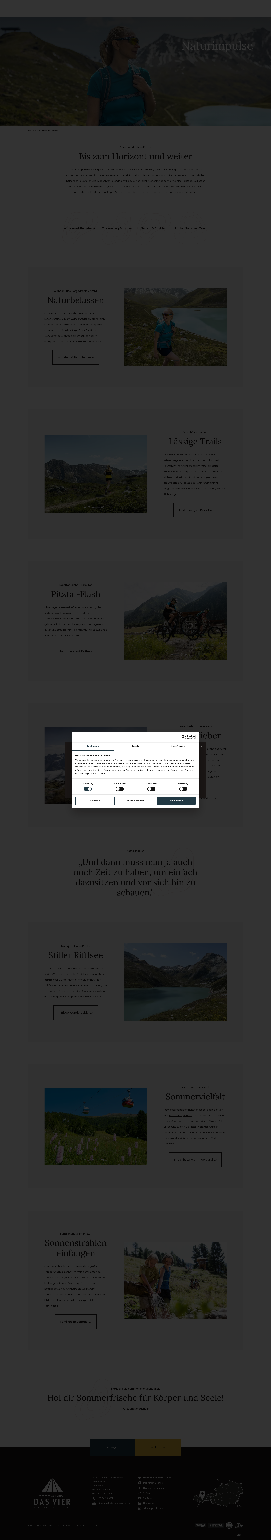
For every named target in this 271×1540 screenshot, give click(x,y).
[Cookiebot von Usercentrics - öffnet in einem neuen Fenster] (183, 737)
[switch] (120, 789)
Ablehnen (95, 800)
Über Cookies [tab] (178, 746)
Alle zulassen (176, 800)
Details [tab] (135, 746)
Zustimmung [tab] (93, 746)
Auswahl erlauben (135, 800)
